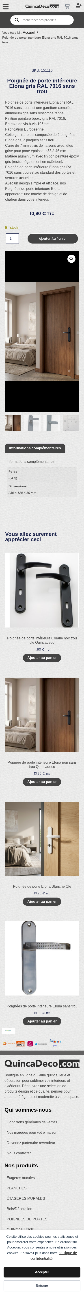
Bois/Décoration (19, 1209)
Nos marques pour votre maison (32, 1132)
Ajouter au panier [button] (42, 658)
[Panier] (67, 6)
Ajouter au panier (53, 238)
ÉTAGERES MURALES (26, 1198)
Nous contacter (19, 1153)
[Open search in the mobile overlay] (42, 20)
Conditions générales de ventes (32, 1122)
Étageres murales (21, 1178)
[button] (71, 259)
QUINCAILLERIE (20, 1229)
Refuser (42, 1286)
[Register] (79, 6)
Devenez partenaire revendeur (31, 1143)
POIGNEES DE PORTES (27, 1219)
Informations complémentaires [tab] (35, 448)
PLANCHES (17, 1188)
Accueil (29, 32)
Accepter (42, 1272)
